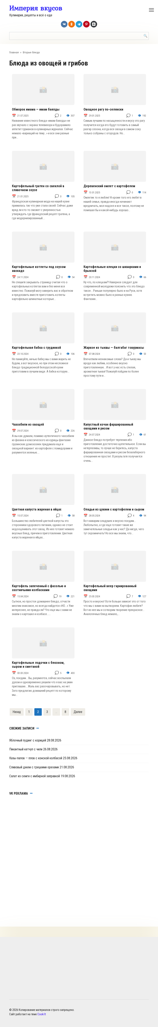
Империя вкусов (35, 8)
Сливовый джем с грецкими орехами (34, 767)
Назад (17, 712)
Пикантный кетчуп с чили (25, 749)
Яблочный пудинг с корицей (27, 740)
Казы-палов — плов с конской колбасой (35, 758)
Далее (78, 712)
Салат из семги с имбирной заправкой (34, 776)
